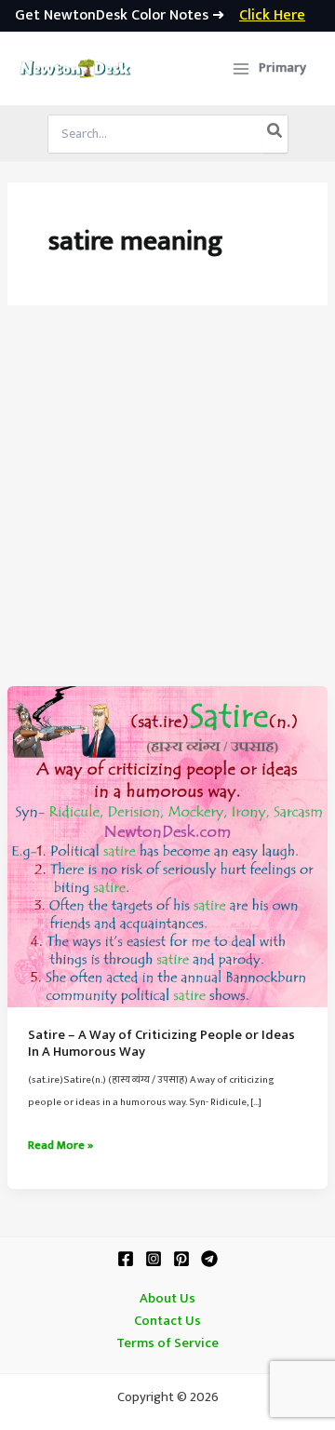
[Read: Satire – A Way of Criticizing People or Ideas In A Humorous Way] (167, 846)
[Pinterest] (181, 1258)
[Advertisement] (167, 509)
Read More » (60, 1146)
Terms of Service (167, 1343)
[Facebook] (125, 1258)
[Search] (275, 134)
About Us (167, 1299)
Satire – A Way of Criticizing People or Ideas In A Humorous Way (161, 1043)
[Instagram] (153, 1258)
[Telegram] (209, 1258)
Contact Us (167, 1321)
